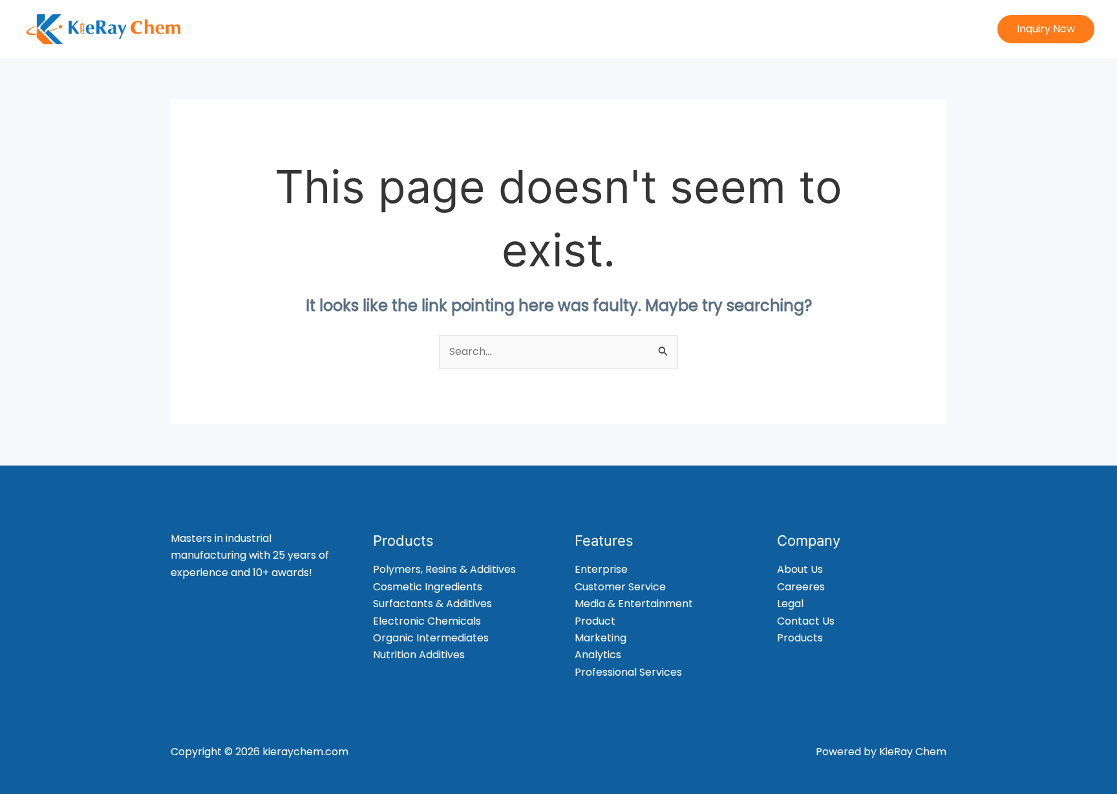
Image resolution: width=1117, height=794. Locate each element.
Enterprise (601, 569)
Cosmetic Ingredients (427, 586)
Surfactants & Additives (432, 603)
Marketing (600, 637)
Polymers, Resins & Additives (444, 569)
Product (595, 621)
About (601, 28)
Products (661, 28)
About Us (800, 569)
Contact (952, 28)
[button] (1045, 29)
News (781, 28)
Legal (790, 603)
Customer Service (620, 586)
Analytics (598, 654)
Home (550, 28)
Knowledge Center (863, 28)
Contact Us (806, 621)
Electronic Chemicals (427, 621)
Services (726, 28)
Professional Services (628, 672)
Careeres (801, 586)
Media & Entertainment (634, 603)
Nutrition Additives (419, 654)
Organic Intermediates (431, 637)
